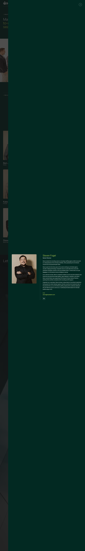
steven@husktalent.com (49, 294)
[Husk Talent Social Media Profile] (44, 299)
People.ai (45, 272)
